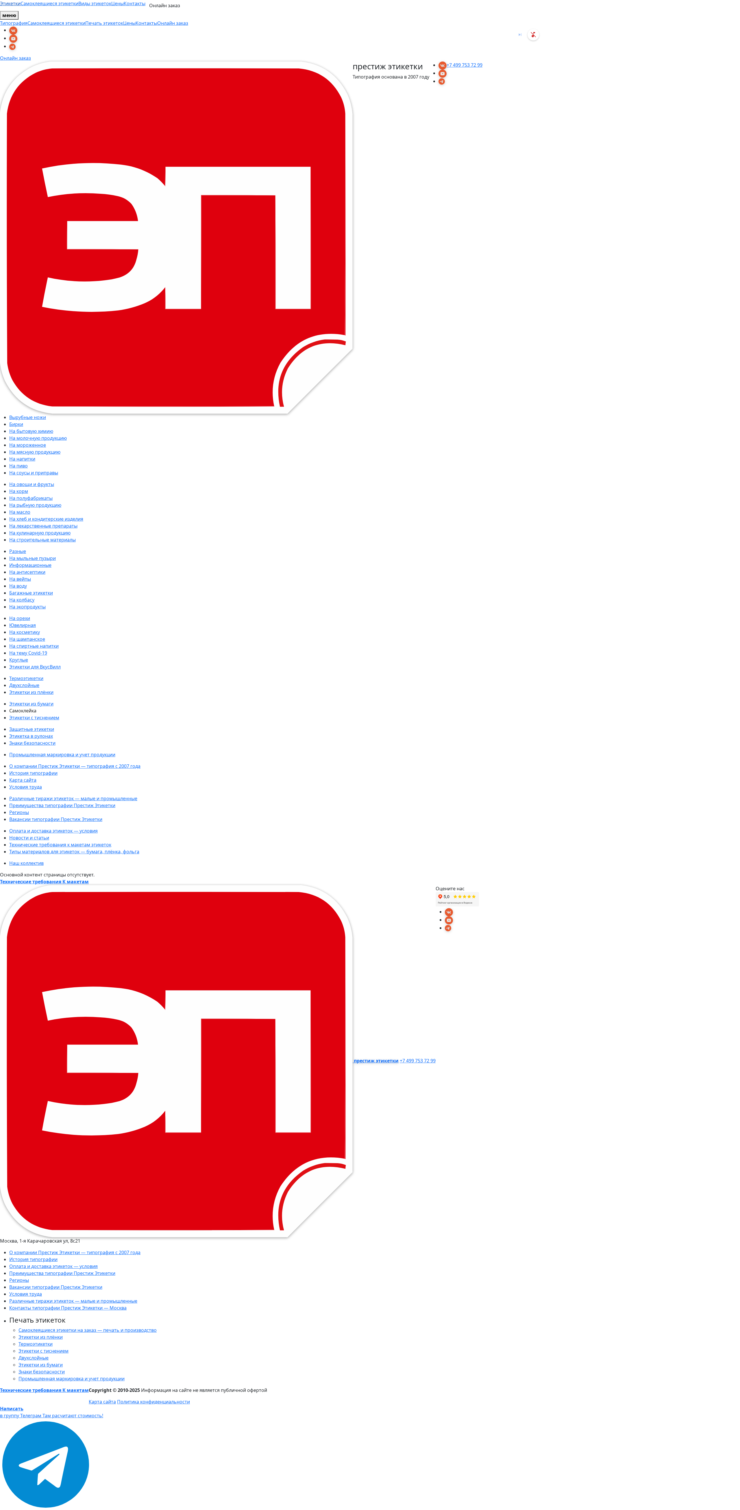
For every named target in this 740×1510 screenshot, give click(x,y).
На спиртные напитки (34, 646)
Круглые (18, 660)
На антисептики (27, 572)
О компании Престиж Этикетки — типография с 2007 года (74, 766)
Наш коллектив (26, 863)
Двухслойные (24, 685)
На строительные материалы (42, 540)
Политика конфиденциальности (153, 1402)
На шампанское (27, 639)
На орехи (19, 618)
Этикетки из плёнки (31, 692)
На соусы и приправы (33, 473)
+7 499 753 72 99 (464, 65)
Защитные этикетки (31, 729)
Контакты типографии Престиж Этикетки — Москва (68, 1308)
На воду (18, 586)
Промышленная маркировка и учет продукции (62, 754)
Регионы (19, 812)
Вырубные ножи (27, 417)
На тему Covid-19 (28, 653)
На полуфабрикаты (31, 498)
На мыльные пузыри (32, 558)
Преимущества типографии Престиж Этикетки (62, 805)
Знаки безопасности (32, 743)
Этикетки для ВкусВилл (35, 667)
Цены (117, 3)
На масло (19, 512)
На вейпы (20, 579)
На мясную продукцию (34, 452)
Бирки (16, 424)
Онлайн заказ (172, 23)
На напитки (22, 459)
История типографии (33, 773)
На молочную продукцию (38, 438)
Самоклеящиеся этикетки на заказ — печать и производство (87, 1330)
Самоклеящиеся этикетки (49, 3)
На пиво (18, 466)
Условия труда (25, 787)
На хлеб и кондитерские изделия (46, 519)
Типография (13, 23)
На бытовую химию (31, 431)
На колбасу (21, 600)
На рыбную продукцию (35, 505)
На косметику (24, 632)
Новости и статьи (29, 838)
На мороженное (27, 445)
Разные (17, 551)
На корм (18, 491)
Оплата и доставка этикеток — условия (53, 831)
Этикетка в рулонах (31, 736)
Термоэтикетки (26, 678)
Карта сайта (22, 780)
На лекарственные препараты (43, 526)
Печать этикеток (104, 23)
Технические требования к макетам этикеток (60, 844)
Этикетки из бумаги (31, 704)
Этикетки (10, 3)
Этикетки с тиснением (34, 717)
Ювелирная (22, 625)
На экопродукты (27, 607)
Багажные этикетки (31, 593)
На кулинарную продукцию (40, 533)
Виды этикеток (94, 3)
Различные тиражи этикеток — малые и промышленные (73, 798)
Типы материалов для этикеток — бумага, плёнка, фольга (74, 851)
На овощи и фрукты (31, 484)
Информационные (30, 565)
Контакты (134, 3)
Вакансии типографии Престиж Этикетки (55, 819)
